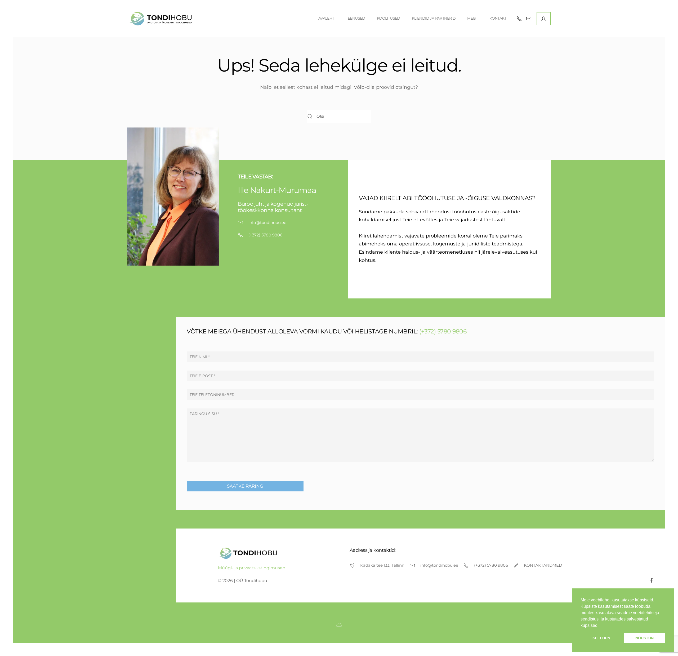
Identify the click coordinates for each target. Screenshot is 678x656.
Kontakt (497, 18)
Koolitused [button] (388, 18)
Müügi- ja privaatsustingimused (252, 567)
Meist (472, 18)
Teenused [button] (355, 18)
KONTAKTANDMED (543, 565)
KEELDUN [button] (601, 638)
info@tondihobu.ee (267, 222)
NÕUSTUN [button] (644, 638)
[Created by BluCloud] (339, 624)
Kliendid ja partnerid (434, 18)
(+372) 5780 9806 (265, 234)
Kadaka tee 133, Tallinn (382, 565)
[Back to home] (161, 18)
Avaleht (326, 18)
